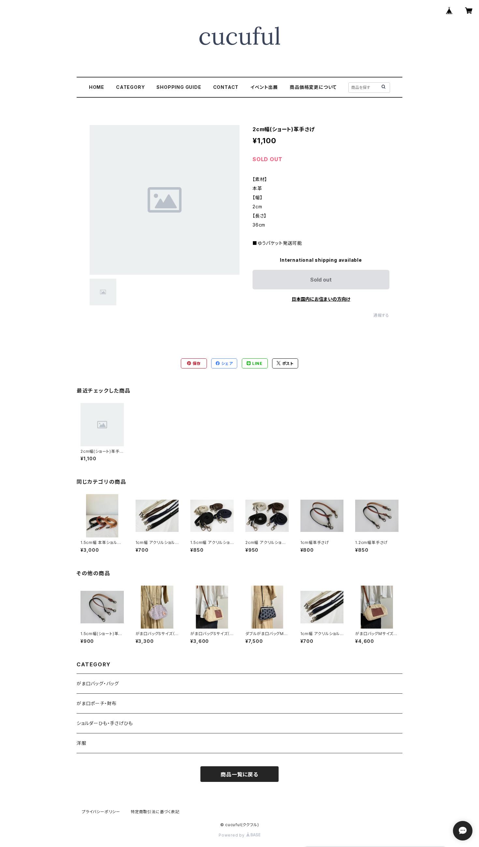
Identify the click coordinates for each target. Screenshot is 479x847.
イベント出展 (264, 87)
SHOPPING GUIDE (178, 87)
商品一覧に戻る (239, 774)
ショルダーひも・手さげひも (105, 723)
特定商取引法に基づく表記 (155, 811)
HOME (96, 87)
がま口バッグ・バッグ (98, 683)
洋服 (81, 743)
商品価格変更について (313, 87)
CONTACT (226, 87)
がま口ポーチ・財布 (97, 703)
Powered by (232, 835)
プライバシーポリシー (101, 811)
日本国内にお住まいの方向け (321, 299)
